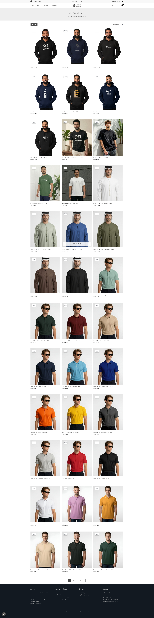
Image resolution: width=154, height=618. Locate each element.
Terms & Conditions (59, 596)
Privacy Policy (58, 594)
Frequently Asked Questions (61, 600)
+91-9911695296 (114, 599)
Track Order (57, 592)
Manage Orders (82, 594)
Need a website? (37, 1)
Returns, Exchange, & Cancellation (62, 598)
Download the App (117, 1)
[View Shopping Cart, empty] (122, 5)
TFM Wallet (81, 592)
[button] (40, 5)
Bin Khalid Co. (86, 611)
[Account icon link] (119, 5)
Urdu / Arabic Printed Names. (85, 596)
